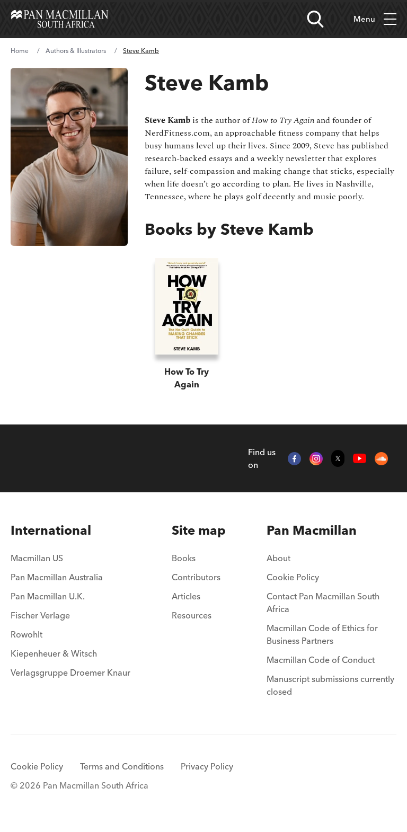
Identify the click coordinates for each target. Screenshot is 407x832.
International (51, 530)
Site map (199, 530)
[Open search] (315, 19)
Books (184, 558)
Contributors (196, 577)
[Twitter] (337, 458)
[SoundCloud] (381, 458)
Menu (364, 19)
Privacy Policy (207, 766)
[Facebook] (294, 458)
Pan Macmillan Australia (57, 577)
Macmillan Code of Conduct (321, 659)
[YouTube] (359, 458)
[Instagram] (316, 458)
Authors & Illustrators (76, 51)
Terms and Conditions (122, 766)
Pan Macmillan (312, 530)
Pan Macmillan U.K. (48, 596)
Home (20, 51)
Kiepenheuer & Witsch (54, 653)
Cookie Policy (293, 577)
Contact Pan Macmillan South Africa (323, 602)
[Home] (60, 19)
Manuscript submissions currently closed (330, 685)
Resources (191, 615)
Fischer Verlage (40, 615)
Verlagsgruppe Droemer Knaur (70, 672)
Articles (186, 596)
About (278, 558)
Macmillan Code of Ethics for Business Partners (322, 634)
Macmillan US (37, 558)
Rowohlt (26, 634)
